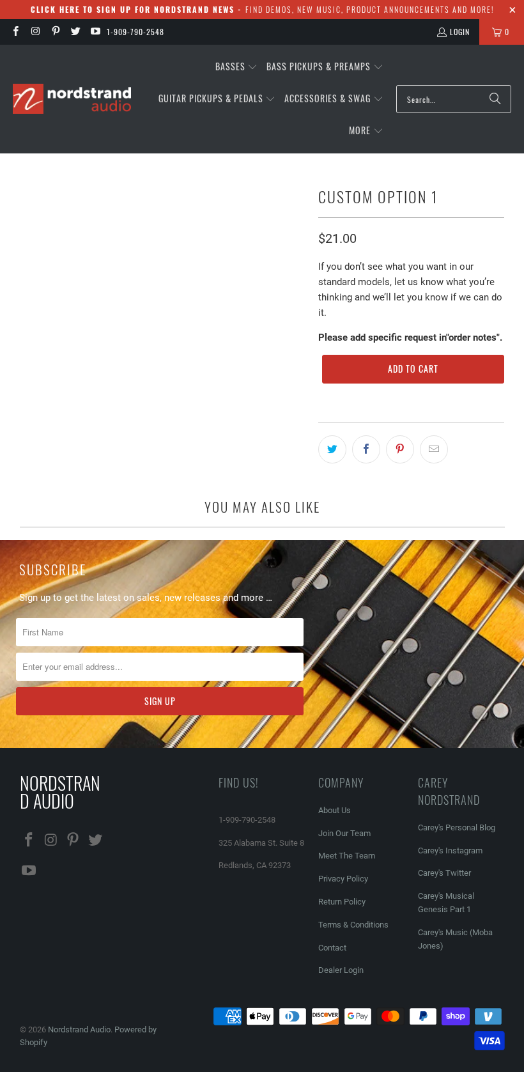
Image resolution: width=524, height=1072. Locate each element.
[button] (236, 67)
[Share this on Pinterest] (400, 449)
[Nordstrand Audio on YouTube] (94, 31)
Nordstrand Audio (79, 1029)
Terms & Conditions (353, 924)
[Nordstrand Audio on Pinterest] (55, 31)
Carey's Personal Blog (456, 827)
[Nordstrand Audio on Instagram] (34, 31)
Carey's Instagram (450, 850)
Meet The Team (346, 855)
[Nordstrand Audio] (72, 99)
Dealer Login (341, 970)
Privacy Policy (343, 878)
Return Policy (342, 901)
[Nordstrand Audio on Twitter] (75, 31)
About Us (334, 810)
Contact (332, 947)
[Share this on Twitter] (332, 449)
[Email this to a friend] (434, 449)
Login (460, 31)
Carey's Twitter (444, 873)
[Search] (495, 99)
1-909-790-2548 (135, 31)
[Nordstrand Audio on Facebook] (15, 31)
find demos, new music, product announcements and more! (262, 9)
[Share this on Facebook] (366, 449)
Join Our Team (344, 833)
